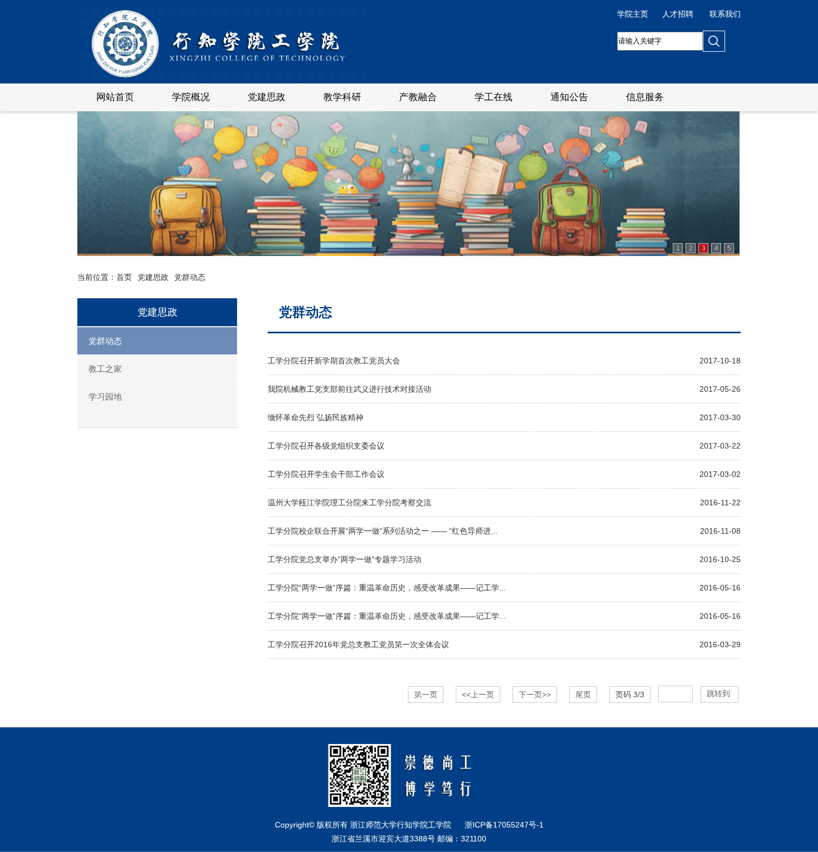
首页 (124, 277)
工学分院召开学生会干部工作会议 (326, 474)
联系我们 (725, 13)
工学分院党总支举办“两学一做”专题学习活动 (344, 559)
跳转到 (719, 693)
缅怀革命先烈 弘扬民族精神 (315, 417)
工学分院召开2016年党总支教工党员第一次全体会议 (358, 644)
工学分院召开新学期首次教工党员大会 (334, 360)
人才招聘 (677, 13)
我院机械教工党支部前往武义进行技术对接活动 (349, 389)
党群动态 (189, 277)
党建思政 (153, 277)
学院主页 (632, 13)
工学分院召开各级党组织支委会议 (326, 445)
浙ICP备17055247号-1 (504, 824)
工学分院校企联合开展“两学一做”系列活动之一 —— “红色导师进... (382, 530)
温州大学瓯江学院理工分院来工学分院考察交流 (349, 502)
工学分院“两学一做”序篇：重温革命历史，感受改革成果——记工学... (387, 587)
